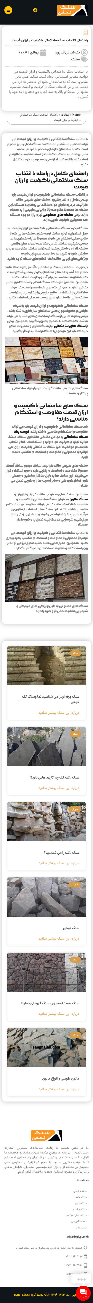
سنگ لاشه (81, 1197)
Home (76, 115)
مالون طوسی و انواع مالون (60, 1078)
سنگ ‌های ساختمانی (70, 326)
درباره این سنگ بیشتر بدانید (58, 713)
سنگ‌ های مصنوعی (58, 214)
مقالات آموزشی (79, 1222)
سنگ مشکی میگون (77, 1216)
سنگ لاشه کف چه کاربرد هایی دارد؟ (54, 777)
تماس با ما (81, 1228)
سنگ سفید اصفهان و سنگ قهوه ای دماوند (49, 1003)
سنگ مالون (78, 499)
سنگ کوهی (71, 928)
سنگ (75, 59)
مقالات (65, 115)
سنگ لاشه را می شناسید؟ (61, 852)
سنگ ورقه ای (80, 1209)
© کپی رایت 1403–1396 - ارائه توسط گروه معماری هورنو (46, 1295)
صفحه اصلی (80, 1191)
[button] (35, 10)
